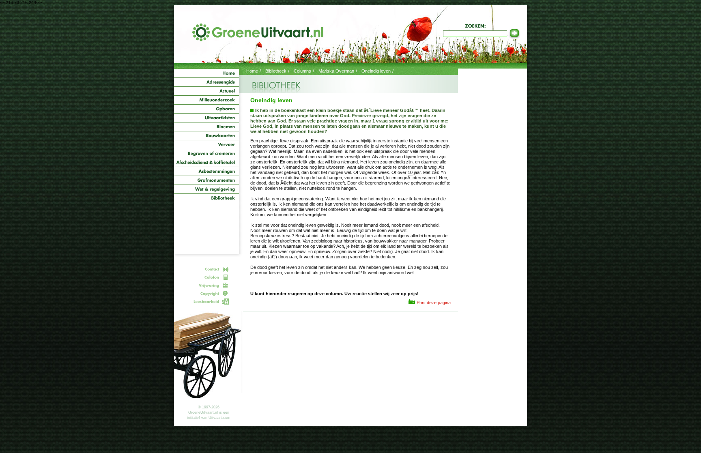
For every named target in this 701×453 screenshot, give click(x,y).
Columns (302, 71)
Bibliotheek (275, 71)
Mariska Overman (336, 71)
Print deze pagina (434, 302)
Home (252, 71)
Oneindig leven (376, 71)
